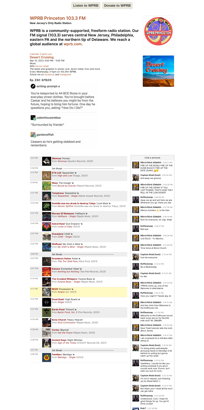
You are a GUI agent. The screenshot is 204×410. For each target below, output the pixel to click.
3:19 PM (34, 182)
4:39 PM (34, 329)
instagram (65, 74)
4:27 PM (34, 309)
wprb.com (73, 44)
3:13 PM (34, 172)
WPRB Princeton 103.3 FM (58, 18)
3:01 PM (34, 158)
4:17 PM (34, 289)
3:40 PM (34, 223)
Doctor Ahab (42, 66)
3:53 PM (34, 244)
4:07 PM (34, 268)
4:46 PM (34, 340)
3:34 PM (34, 203)
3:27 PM (34, 193)
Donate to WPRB (117, 5)
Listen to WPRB (85, 5)
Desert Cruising (42, 57)
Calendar (34, 54)
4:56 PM (34, 354)
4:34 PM (34, 319)
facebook (50, 74)
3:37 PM (34, 213)
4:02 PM (34, 258)
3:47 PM (34, 233)
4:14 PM (34, 278)
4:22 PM (34, 299)
